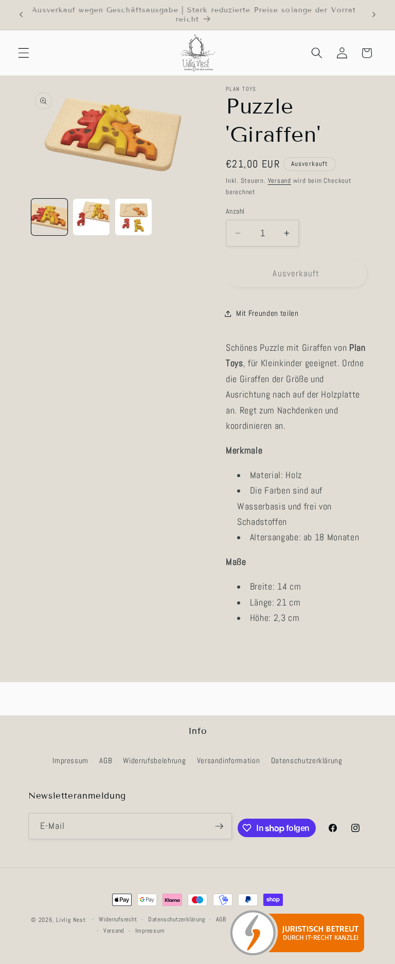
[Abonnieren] (219, 826)
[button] (23, 53)
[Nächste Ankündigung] (374, 15)
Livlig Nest (70, 920)
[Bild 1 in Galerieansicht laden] (49, 217)
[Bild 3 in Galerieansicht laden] (133, 217)
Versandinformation (228, 760)
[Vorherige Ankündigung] (21, 15)
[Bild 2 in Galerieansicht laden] (91, 217)
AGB (105, 760)
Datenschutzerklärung (307, 760)
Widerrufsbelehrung (154, 760)
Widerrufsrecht (118, 919)
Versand (279, 180)
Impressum (70, 760)
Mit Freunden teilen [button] (267, 313)
